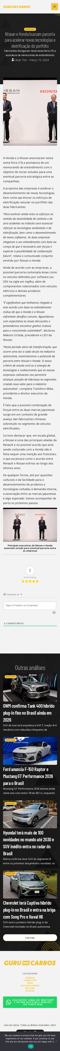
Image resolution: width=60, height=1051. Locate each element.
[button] (54, 6)
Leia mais (30, 937)
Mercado (30, 988)
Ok (30, 1046)
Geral (30, 982)
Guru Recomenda (30, 985)
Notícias (30, 29)
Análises (30, 977)
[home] (16, 6)
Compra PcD (30, 980)
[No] (56, 1041)
